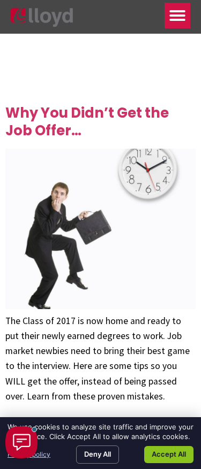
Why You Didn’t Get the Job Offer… (87, 121)
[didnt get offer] (100, 306)
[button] (177, 15)
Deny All (97, 454)
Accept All (169, 454)
